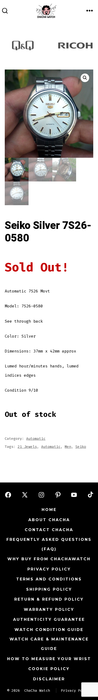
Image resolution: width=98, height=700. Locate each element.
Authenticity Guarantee (49, 619)
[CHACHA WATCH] (59, 9)
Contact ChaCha (49, 530)
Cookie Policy (49, 669)
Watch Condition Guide (49, 629)
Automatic (35, 438)
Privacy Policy (49, 569)
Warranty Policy (49, 609)
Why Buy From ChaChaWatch (49, 559)
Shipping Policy (49, 589)
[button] (85, 78)
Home (49, 509)
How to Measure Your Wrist (49, 659)
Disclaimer (49, 679)
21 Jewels (27, 446)
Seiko (80, 446)
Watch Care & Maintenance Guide (49, 644)
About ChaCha (49, 520)
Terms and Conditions (49, 579)
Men (68, 446)
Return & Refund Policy (49, 599)
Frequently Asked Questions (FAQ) (49, 544)
